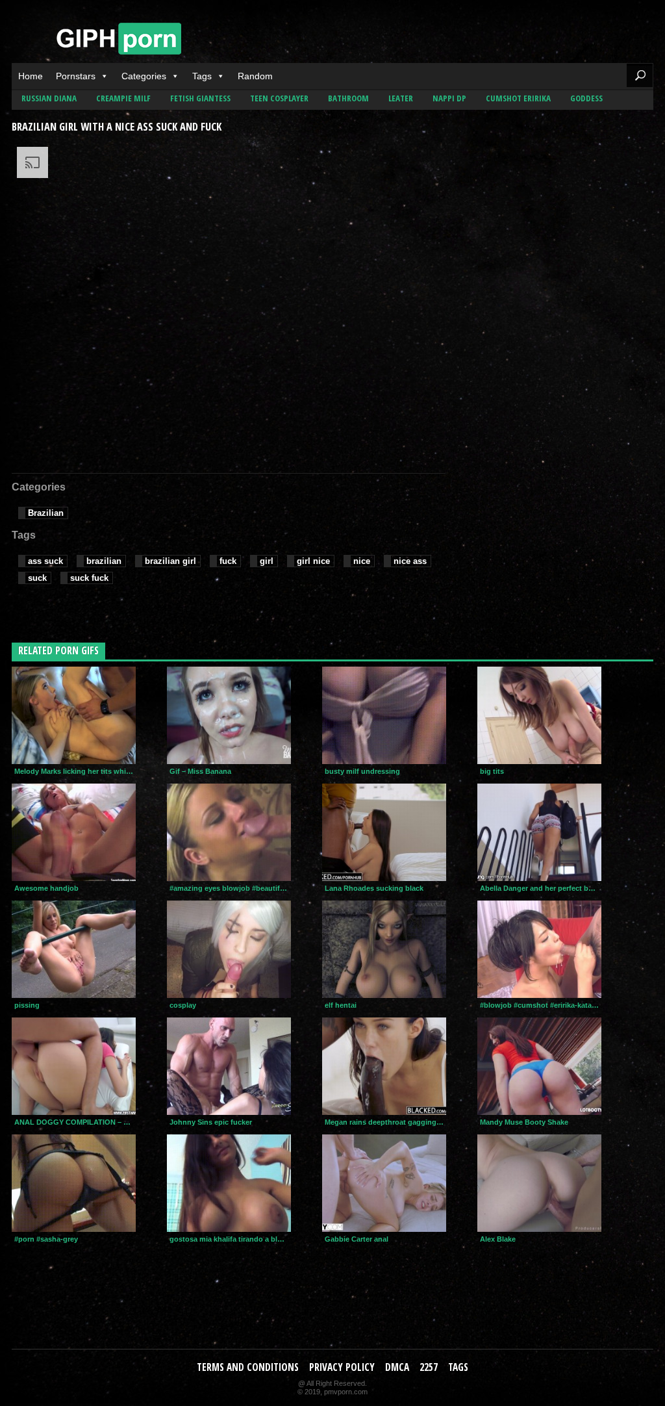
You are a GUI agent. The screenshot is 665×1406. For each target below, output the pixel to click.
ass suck (45, 561)
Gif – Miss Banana (200, 771)
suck (37, 578)
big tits (492, 771)
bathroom (348, 98)
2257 (429, 1367)
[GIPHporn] (119, 42)
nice (361, 561)
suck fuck (89, 578)
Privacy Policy (342, 1367)
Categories (143, 76)
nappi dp (449, 98)
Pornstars (75, 76)
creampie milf (123, 98)
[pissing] (74, 949)
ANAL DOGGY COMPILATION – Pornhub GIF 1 (75, 1122)
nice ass (410, 561)
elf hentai (341, 1005)
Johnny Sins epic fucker (210, 1122)
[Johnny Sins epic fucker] (229, 1066)
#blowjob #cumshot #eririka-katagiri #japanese (540, 1005)
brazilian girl (170, 561)
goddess (586, 98)
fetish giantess (200, 98)
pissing (27, 1005)
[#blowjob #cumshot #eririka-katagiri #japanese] (539, 949)
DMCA (397, 1367)
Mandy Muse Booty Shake (524, 1122)
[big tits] (539, 715)
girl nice (313, 561)
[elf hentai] (384, 949)
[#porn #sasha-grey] (74, 1183)
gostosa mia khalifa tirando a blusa (229, 1239)
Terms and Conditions (248, 1367)
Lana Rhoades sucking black (374, 888)
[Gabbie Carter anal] (384, 1183)
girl (266, 561)
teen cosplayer (279, 98)
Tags (202, 76)
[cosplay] (229, 949)
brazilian (103, 561)
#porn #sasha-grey (46, 1239)
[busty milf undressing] (384, 715)
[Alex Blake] (539, 1183)
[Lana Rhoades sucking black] (384, 832)
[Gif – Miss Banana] (229, 715)
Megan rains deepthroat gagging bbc (385, 1122)
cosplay (182, 1005)
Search (640, 75)
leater (400, 98)
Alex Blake (498, 1239)
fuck (228, 561)
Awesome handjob (46, 888)
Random (255, 76)
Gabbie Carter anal (356, 1239)
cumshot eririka (518, 98)
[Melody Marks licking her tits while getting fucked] (74, 715)
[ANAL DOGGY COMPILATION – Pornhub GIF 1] (74, 1066)
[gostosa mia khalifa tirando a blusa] (229, 1183)
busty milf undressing (362, 771)
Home (30, 76)
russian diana (49, 98)
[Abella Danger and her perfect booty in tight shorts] (539, 832)
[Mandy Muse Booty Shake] (539, 1066)
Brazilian (46, 513)
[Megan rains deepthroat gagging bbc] (384, 1066)
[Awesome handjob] (74, 832)
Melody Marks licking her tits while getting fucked (75, 771)
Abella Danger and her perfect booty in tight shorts (540, 888)
